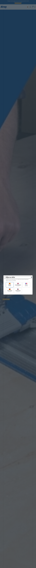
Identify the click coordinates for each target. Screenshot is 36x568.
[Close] (31, 277)
